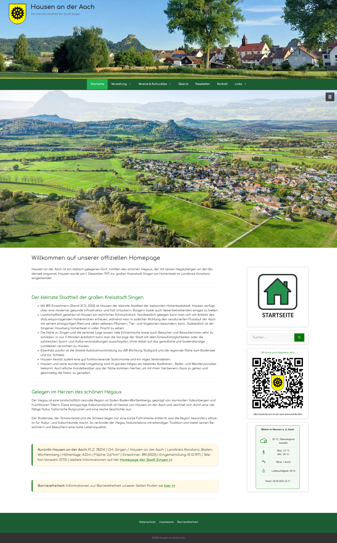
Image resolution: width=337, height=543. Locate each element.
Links (238, 84)
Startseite (97, 84)
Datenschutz (147, 522)
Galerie (183, 84)
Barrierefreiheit (187, 522)
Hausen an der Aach (63, 7)
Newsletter (202, 84)
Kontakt (222, 84)
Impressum (166, 522)
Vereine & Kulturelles (152, 84)
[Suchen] (299, 337)
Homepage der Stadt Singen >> (146, 460)
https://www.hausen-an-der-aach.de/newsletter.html (277, 414)
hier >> (169, 485)
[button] (330, 96)
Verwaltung (119, 84)
